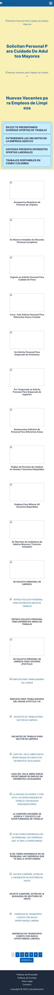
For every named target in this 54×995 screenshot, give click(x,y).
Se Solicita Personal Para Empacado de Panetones (27, 353)
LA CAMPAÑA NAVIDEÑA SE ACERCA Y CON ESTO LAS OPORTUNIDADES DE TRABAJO (27, 816)
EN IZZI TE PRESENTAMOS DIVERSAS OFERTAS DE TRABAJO (26, 129)
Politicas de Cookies (27, 978)
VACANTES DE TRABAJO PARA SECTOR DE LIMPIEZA (27, 737)
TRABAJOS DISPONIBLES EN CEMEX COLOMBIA (23, 162)
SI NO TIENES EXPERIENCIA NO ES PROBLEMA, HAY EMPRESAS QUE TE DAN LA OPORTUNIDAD (27, 856)
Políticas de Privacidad (27, 974)
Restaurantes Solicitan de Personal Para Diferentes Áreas (27, 430)
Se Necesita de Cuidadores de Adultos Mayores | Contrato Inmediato (27, 544)
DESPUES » (26, 960)
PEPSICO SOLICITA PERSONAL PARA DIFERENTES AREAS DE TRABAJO (27, 621)
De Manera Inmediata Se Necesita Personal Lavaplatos (27, 240)
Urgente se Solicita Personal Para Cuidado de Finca (27, 278)
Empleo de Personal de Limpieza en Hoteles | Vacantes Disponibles (27, 468)
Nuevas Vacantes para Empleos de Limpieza (27, 102)
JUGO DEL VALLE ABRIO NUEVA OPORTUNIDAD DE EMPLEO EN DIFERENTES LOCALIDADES (27, 776)
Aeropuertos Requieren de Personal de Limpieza (27, 203)
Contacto (27, 984)
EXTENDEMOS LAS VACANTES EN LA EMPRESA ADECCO (26, 140)
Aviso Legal (27, 981)
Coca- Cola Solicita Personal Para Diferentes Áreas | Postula (27, 315)
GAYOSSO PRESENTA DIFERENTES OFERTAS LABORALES (27, 151)
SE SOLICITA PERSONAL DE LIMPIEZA (27, 583)
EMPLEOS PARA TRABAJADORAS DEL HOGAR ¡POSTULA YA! (27, 700)
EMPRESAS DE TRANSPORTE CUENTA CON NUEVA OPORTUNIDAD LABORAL (27, 936)
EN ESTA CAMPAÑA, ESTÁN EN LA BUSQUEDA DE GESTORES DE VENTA (27, 896)
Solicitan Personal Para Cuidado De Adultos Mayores (27, 51)
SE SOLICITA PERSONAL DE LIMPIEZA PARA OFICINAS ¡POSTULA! (27, 661)
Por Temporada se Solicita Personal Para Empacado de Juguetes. (27, 392)
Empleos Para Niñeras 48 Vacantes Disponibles (27, 505)
